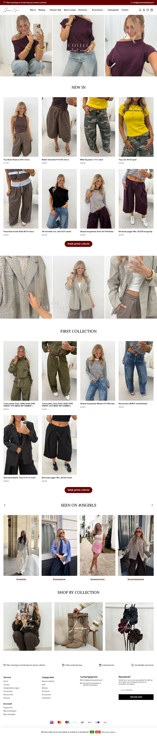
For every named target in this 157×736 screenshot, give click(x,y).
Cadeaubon (46, 698)
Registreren (8, 708)
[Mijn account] (144, 10)
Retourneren (8, 695)
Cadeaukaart (113, 10)
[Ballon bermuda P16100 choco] (59, 127)
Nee (98, 732)
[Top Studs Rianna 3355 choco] (21, 127)
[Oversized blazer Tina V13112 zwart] (21, 445)
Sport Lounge (70, 10)
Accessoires (46, 695)
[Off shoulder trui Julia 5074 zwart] (59, 199)
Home (5, 681)
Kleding (44, 688)
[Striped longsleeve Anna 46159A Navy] (97, 199)
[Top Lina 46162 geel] (136, 127)
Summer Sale (55, 10)
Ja (92, 732)
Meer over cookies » (109, 732)
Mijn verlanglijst (9, 714)
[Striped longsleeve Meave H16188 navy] (97, 371)
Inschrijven (136, 697)
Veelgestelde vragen (11, 688)
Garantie (6, 698)
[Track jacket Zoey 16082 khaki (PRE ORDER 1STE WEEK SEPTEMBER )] (21, 371)
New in (33, 10)
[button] (5, 505)
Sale (43, 685)
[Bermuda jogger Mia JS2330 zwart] (59, 445)
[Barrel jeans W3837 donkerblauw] (136, 371)
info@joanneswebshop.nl (143, 3)
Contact (124, 10)
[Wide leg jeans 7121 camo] (97, 127)
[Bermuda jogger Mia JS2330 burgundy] (136, 199)
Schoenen (46, 691)
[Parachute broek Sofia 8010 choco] (21, 199)
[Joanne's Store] (11, 10)
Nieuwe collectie (48, 681)
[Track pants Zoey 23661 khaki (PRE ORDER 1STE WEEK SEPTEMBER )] (59, 371)
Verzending (7, 691)
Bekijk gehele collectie (78, 244)
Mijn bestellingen (9, 711)
